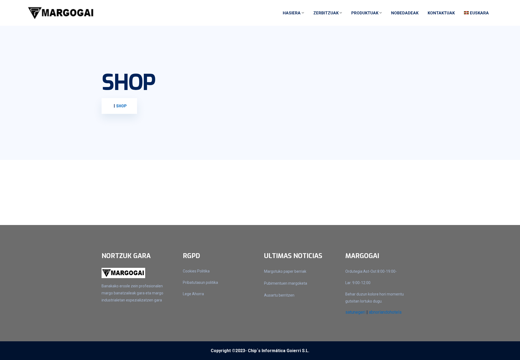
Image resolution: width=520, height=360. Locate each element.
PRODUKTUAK (364, 13)
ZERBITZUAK (326, 13)
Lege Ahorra (193, 294)
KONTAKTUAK (441, 13)
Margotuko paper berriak (285, 271)
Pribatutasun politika (200, 282)
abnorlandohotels (385, 312)
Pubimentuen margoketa (285, 283)
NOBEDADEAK (404, 13)
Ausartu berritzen (279, 295)
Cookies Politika (196, 271)
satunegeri (355, 312)
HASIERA (292, 13)
